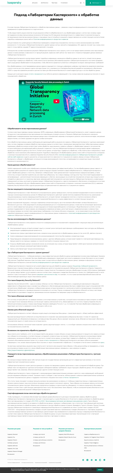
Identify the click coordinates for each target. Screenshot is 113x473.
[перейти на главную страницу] (15, 3)
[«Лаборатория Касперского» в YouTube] (96, 460)
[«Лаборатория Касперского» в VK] (87, 460)
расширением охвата (80, 401)
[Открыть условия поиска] (84, 3)
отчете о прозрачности (36, 74)
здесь (102, 342)
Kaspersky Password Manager (15, 451)
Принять (100, 469)
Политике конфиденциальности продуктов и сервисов (51, 39)
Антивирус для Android (39, 434)
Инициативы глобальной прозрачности (85, 266)
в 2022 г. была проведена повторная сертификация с (57, 401)
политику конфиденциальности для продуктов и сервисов (50, 262)
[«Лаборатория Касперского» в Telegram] (83, 460)
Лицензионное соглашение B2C (41, 462)
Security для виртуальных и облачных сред (93, 446)
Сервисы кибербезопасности (92, 434)
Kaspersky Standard (13, 434)
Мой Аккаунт (96, 3)
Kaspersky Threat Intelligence (91, 443)
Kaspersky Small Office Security (66, 434)
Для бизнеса (44, 2)
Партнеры (54, 2)
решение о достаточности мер (47, 274)
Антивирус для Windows (39, 443)
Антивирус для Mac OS (39, 437)
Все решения (11, 454)
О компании (64, 2)
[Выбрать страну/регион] (81, 3)
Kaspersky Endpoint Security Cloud (67, 437)
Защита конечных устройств (91, 440)
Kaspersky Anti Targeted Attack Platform (94, 437)
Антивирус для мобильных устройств (42, 440)
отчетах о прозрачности (71, 377)
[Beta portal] (104, 460)
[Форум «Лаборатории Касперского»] (100, 460)
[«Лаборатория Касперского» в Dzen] (92, 460)
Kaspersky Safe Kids (12, 445)
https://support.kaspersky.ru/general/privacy (21, 350)
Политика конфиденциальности (14, 462)
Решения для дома (14, 429)
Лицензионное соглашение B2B (55, 462)
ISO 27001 (35, 401)
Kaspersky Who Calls (13, 448)
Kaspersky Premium (12, 440)
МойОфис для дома (13, 443)
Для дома (34, 2)
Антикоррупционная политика (27, 462)
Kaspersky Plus (11, 437)
